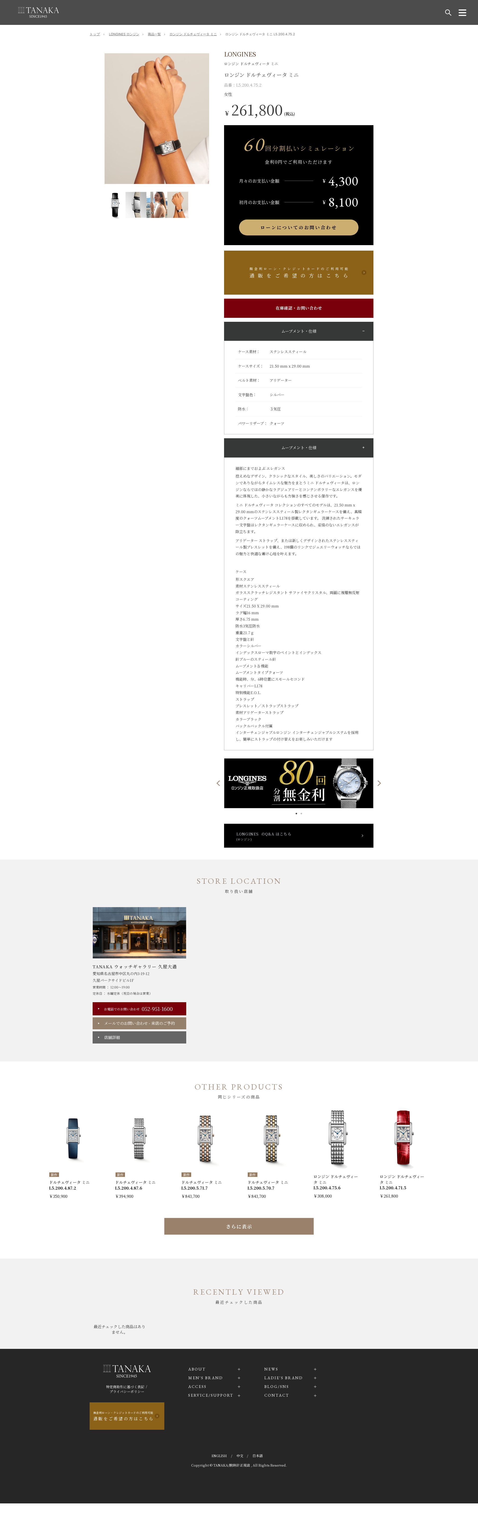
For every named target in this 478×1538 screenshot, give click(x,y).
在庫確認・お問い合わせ (299, 308)
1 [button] (296, 812)
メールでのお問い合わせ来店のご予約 (139, 1023)
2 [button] (301, 812)
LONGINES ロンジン (124, 34)
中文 (240, 1455)
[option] (157, 119)
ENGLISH (220, 1455)
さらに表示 (239, 1226)
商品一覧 (154, 34)
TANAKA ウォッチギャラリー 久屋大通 (135, 966)
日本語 (257, 1455)
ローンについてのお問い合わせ (298, 227)
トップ (95, 34)
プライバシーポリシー (127, 1391)
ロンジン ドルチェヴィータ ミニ (193, 34)
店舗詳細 (112, 1037)
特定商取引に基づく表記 (125, 1386)
